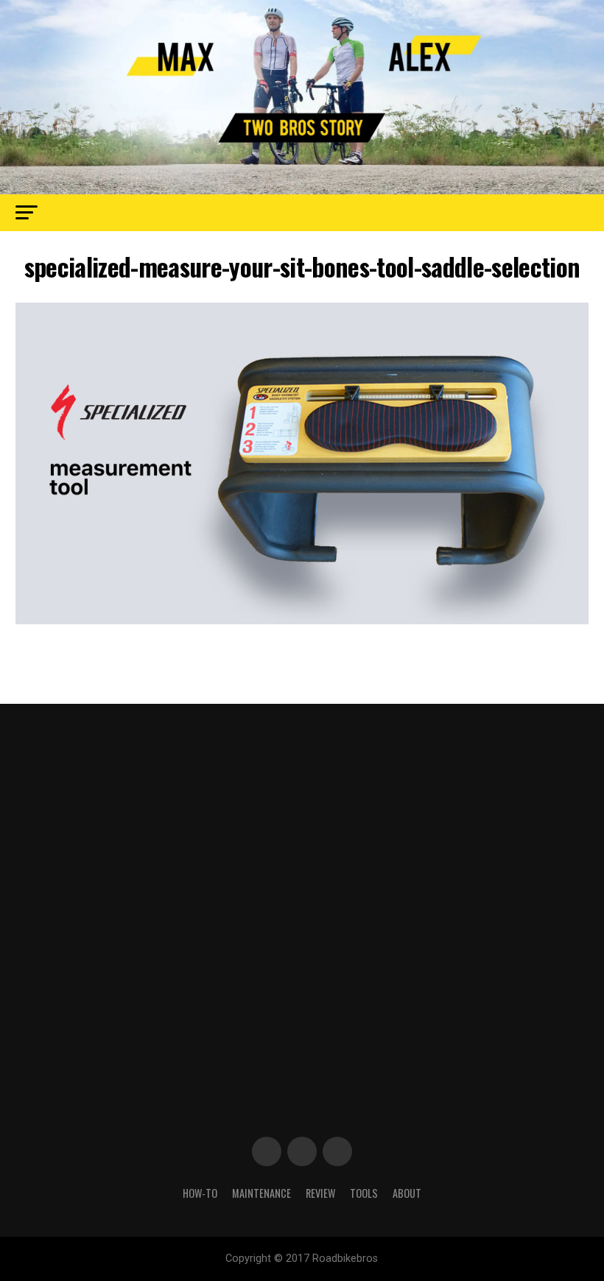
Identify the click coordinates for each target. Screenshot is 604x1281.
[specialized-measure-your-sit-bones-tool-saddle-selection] (301, 620)
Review (320, 1193)
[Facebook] (266, 1151)
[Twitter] (302, 1151)
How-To (200, 1193)
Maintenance (261, 1193)
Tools (364, 1193)
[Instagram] (337, 1151)
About (407, 1193)
